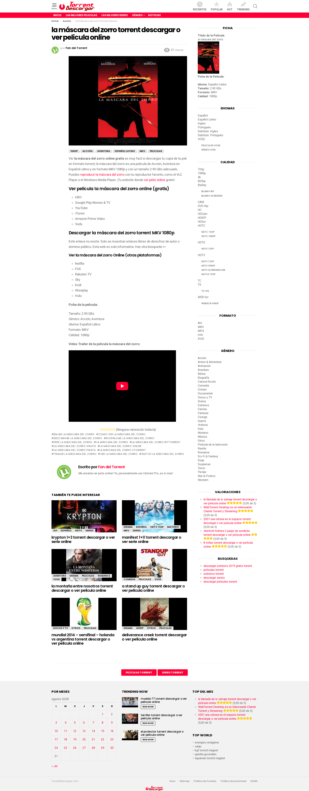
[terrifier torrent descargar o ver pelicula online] (130, 719)
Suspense (204, 464)
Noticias (154, 15)
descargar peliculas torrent (220, 581)
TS (199, 284)
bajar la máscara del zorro (74, 434)
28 (93, 748)
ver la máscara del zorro (119, 454)
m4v (200, 335)
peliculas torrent (213, 570)
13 (84, 731)
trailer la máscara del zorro (75, 454)
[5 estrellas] (113, 429)
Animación (204, 366)
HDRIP (139, 628)
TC (199, 280)
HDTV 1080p (208, 265)
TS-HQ (205, 291)
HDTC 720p (207, 232)
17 (56, 739)
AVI (55, 530)
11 (65, 731)
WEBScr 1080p (210, 303)
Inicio (57, 15)
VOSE (56, 579)
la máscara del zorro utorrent (122, 450)
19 (74, 739)
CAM (201, 202)
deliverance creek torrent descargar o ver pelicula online (154, 637)
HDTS (201, 242)
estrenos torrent (213, 573)
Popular (217, 9)
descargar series (214, 577)
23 (112, 739)
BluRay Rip (207, 191)
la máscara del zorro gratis (75, 446)
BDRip (202, 181)
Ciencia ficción (207, 381)
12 (74, 731)
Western (203, 480)
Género (137, 15)
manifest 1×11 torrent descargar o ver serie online (151, 539)
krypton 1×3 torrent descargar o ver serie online (83, 539)
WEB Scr (203, 297)
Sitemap (185, 781)
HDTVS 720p (208, 274)
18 (65, 739)
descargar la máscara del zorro (78, 438)
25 (65, 748)
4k (199, 177)
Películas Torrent (139, 672)
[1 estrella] (101, 429)
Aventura (59, 575)
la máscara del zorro (112, 442)
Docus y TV (60, 628)
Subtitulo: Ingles (208, 131)
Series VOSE (208, 149)
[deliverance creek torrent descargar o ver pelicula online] (154, 617)
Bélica (201, 373)
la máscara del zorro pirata (75, 450)
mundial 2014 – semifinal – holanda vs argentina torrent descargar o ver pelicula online (83, 639)
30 (112, 748)
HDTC (201, 225)
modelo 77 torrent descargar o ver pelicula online (164, 700)
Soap (201, 460)
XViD (201, 338)
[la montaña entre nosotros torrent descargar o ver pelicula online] (84, 568)
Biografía (203, 377)
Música (202, 436)
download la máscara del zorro (130, 438)
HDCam (202, 214)
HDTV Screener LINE (213, 270)
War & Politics (206, 476)
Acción (202, 358)
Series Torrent (172, 672)
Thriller (202, 472)
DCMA (254, 781)
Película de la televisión (213, 444)
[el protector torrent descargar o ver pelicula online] (130, 735)
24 (56, 748)
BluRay (202, 185)
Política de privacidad (233, 781)
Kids (200, 429)
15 (102, 731)
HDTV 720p (157, 527)
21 (93, 739)
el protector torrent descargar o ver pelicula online (162, 733)
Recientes (200, 9)
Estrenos (203, 405)
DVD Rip (203, 206)
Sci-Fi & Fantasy (208, 456)
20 (84, 739)
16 (112, 731)
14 (93, 731)
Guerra (202, 421)
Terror (201, 468)
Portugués (204, 127)
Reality (202, 448)
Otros (76, 628)
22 (102, 739)
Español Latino (207, 119)
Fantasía (203, 413)
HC (200, 210)
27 (84, 748)
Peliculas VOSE (210, 145)
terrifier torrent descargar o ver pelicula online (161, 716)
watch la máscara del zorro (163, 454)
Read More (148, 706)
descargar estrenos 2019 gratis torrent (227, 566)
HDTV (78, 530)
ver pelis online (154, 180)
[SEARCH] (255, 6)
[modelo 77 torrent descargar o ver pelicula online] (130, 702)
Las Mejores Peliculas (81, 15)
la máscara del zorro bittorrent (156, 442)
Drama (128, 527)
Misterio (173, 527)
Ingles (202, 123)
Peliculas (88, 575)
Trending (243, 9)
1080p (202, 173)
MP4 (201, 331)
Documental (205, 393)
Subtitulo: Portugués (210, 135)
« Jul (54, 766)
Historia (203, 425)
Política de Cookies (205, 781)
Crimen (202, 389)
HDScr (202, 221)
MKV (126, 530)
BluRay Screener (211, 195)
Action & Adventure (210, 362)
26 (74, 748)
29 (102, 748)
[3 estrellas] (107, 429)
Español (66, 530)
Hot (229, 9)
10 (56, 731)
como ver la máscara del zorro (122, 434)
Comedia (129, 579)
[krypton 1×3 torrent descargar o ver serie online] (84, 519)
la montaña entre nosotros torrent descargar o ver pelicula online (82, 588)
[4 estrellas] (110, 429)
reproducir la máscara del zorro (102, 174)
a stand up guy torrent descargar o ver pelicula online (153, 588)
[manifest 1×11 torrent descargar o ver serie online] (154, 519)
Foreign (202, 417)
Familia (202, 409)
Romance (104, 575)
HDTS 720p (207, 248)
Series (89, 530)
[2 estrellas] (104, 429)
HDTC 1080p (208, 236)
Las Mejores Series (114, 15)
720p (201, 169)
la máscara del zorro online (120, 446)
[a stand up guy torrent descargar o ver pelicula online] (154, 568)
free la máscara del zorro (73, 442)
